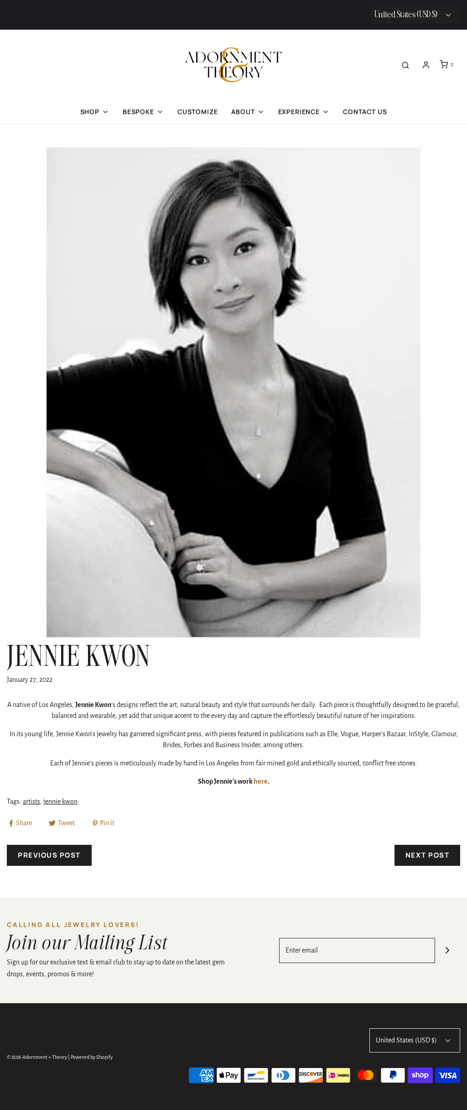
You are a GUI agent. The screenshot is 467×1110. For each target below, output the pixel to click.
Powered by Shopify (92, 1057)
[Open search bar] (405, 64)
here (261, 781)
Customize (197, 111)
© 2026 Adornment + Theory (37, 1057)
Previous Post (49, 855)
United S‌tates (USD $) (406, 14)
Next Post (427, 855)
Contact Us (365, 111)
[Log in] (425, 65)
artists (31, 801)
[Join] (447, 950)
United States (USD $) (407, 1040)
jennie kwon (60, 801)
